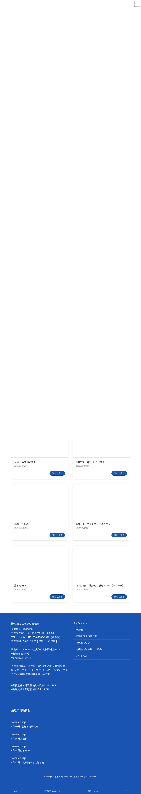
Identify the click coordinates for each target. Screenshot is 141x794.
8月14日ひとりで (20, 750)
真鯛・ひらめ (21, 524)
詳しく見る (57, 473)
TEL (126, 791)
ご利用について (83, 642)
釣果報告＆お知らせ (86, 636)
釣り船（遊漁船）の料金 (88, 649)
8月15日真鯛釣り (20, 738)
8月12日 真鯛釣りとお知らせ (27, 762)
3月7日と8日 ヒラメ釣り (90, 462)
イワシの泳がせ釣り (25, 462)
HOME (79, 629)
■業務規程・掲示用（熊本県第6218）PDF (34, 685)
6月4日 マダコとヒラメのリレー (94, 524)
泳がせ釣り (20, 585)
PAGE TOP (135, 778)
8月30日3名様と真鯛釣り (24, 726)
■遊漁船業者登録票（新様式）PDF (30, 689)
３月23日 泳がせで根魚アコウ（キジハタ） (100, 585)
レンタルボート (83, 656)
